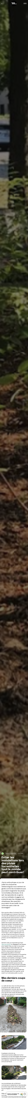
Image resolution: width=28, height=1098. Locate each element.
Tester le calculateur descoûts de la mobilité (13, 1094)
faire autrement (6, 944)
